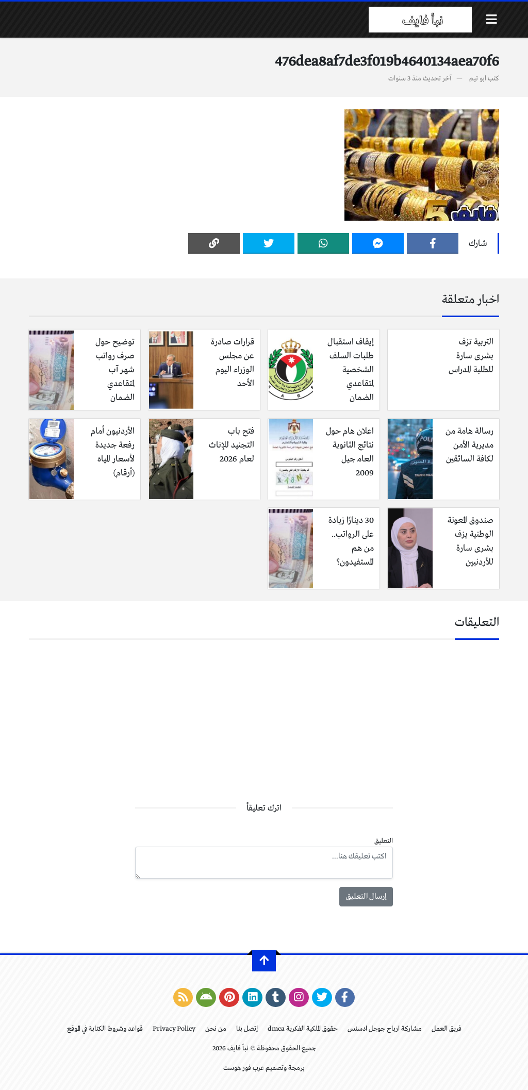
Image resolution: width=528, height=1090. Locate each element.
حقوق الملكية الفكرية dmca (303, 1029)
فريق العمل (446, 1029)
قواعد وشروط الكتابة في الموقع (105, 1029)
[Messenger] (378, 243)
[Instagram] (299, 998)
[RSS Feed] (183, 998)
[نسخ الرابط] (214, 243)
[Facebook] (432, 243)
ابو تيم (477, 78)
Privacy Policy (174, 1029)
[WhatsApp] (323, 243)
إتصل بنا (247, 1029)
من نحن (215, 1029)
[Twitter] (268, 243)
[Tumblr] (276, 998)
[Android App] (206, 998)
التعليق (383, 841)
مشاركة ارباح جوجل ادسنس (385, 1029)
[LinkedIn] (252, 998)
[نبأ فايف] (420, 19)
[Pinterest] (229, 998)
